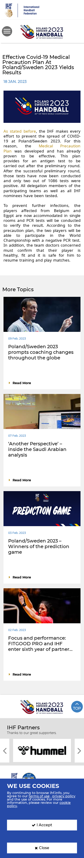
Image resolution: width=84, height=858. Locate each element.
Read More (22, 383)
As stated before (20, 131)
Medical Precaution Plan (42, 148)
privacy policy (63, 796)
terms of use (39, 796)
